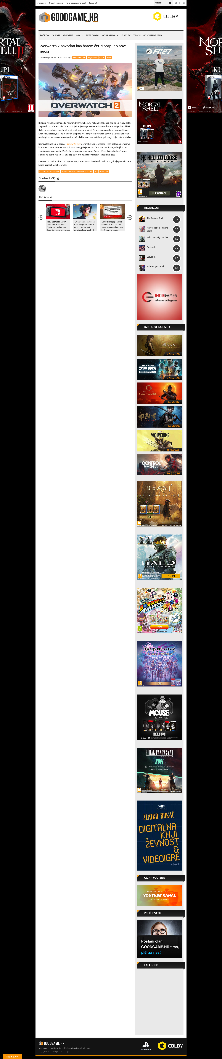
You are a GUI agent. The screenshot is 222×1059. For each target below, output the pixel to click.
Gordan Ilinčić (64, 58)
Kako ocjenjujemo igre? (76, 3)
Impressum (41, 3)
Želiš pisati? (93, 3)
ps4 (96, 172)
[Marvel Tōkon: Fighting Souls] (141, 229)
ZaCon (136, 35)
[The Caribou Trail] (141, 219)
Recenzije (68, 35)
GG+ (78, 35)
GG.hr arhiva (109, 35)
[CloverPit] (141, 258)
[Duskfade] (141, 248)
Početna (45, 35)
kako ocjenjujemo (73, 1048)
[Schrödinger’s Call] (141, 268)
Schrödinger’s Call (155, 266)
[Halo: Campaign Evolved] (141, 239)
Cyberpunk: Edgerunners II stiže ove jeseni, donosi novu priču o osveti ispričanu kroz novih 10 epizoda (85, 227)
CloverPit (151, 257)
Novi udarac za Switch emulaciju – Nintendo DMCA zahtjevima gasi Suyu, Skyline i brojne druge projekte (58, 227)
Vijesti (56, 35)
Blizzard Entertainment (49, 172)
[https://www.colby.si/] (148, 20)
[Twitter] (176, 3)
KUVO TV (126, 35)
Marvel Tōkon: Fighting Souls (157, 229)
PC (84, 58)
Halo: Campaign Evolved (158, 237)
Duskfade (151, 247)
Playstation (92, 58)
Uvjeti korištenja (56, 3)
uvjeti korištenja (57, 1048)
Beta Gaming (92, 35)
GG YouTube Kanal (153, 35)
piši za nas (87, 1048)
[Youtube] (184, 3)
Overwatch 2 (82, 172)
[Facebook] (180, 3)
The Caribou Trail (155, 218)
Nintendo (77, 58)
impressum (43, 1048)
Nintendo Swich (68, 172)
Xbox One (104, 172)
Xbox (109, 58)
